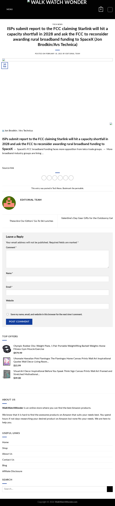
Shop (5, 448)
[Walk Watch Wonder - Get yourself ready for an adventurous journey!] (57, 9)
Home (5, 442)
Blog (4, 465)
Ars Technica (25, 130)
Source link (8, 168)
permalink (79, 188)
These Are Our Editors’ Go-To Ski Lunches (31, 221)
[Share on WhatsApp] (43, 177)
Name (9, 273)
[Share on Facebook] (49, 177)
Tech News (57, 24)
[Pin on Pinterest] (65, 177)
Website (10, 301)
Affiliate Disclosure (12, 471)
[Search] (110, 9)
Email (9, 287)
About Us (7, 454)
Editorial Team (72, 54)
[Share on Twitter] (54, 177)
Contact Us (8, 460)
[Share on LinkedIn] (71, 177)
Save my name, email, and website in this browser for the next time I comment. (46, 314)
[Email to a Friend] (60, 177)
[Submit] (110, 489)
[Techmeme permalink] (3, 130)
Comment (11, 247)
